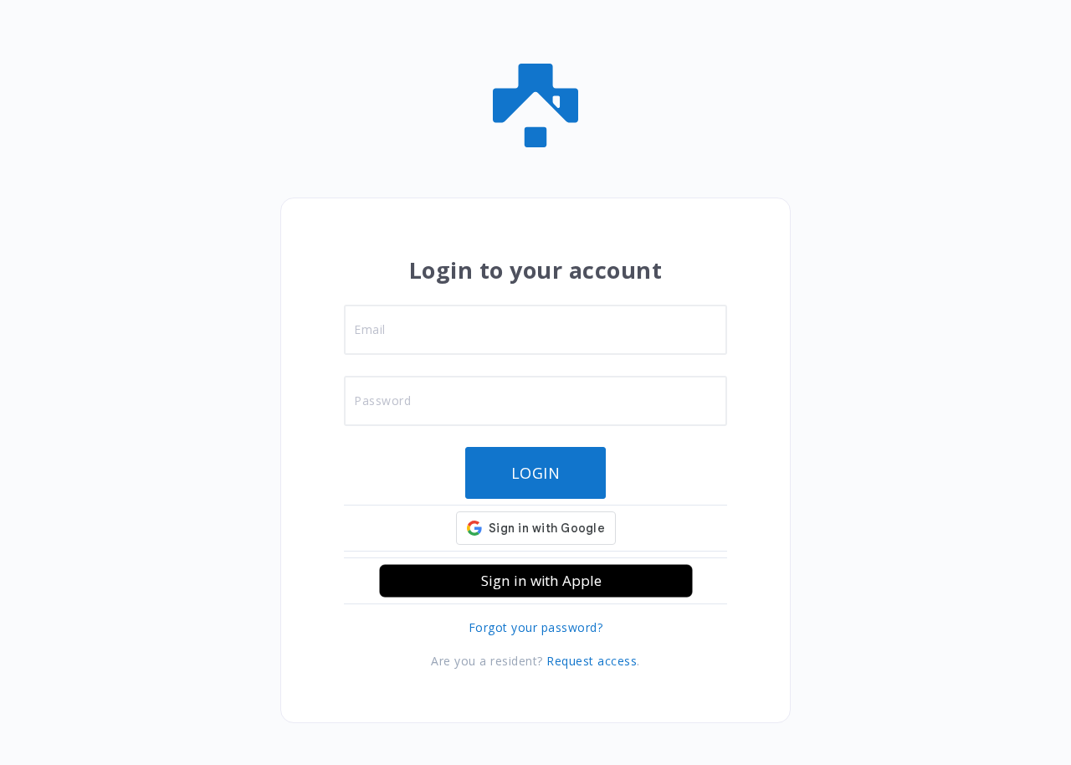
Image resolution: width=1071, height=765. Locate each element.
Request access (591, 661)
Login (536, 473)
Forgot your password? (536, 627)
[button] (536, 581)
